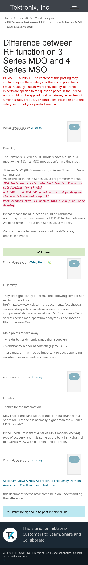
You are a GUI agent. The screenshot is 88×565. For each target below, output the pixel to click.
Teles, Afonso (38, 262)
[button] (49, 262)
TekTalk (23, 18)
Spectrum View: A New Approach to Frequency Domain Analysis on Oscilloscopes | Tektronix (42, 483)
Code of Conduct (61, 553)
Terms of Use (41, 553)
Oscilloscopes (44, 18)
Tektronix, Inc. (30, 6)
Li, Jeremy (36, 127)
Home (8, 18)
